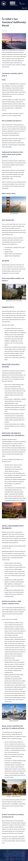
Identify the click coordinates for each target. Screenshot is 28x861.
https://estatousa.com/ (8, 852)
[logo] (3, 1)
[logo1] (13, 1)
